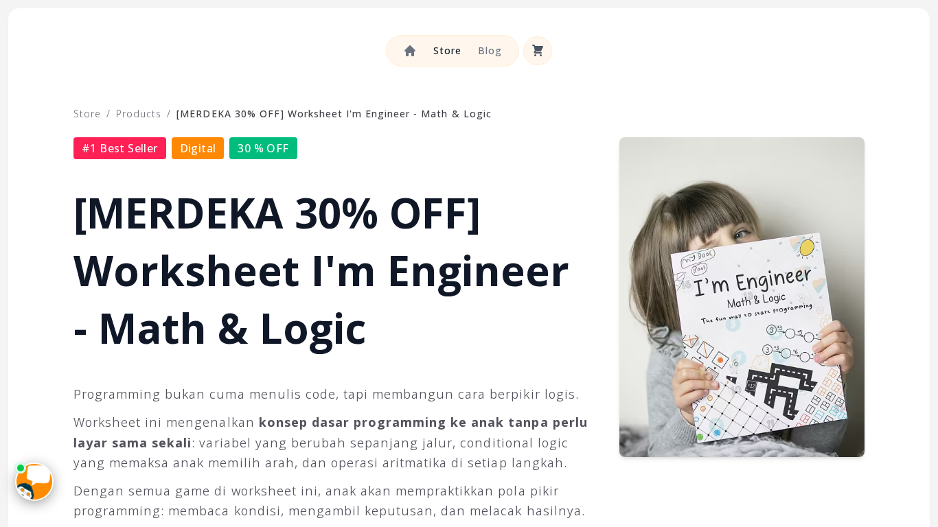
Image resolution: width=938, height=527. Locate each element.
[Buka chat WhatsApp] (34, 482)
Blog (490, 50)
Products (138, 113)
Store (447, 50)
